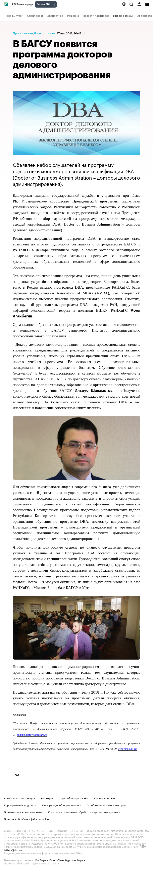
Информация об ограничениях (61, 805)
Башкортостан (44, 33)
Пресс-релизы (123, 15)
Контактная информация (19, 798)
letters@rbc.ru (13, 850)
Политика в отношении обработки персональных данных (84, 812)
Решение (73, 15)
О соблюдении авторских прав (106, 805)
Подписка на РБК (105, 798)
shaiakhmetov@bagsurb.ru (32, 735)
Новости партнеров (96, 15)
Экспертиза (55, 15)
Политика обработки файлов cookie (26, 819)
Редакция (47, 798)
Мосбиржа (41, 860)
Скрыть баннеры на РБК (73, 798)
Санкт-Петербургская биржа (67, 860)
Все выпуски (14, 15)
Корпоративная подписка (20, 805)
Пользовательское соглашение (23, 812)
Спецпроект (35, 15)
